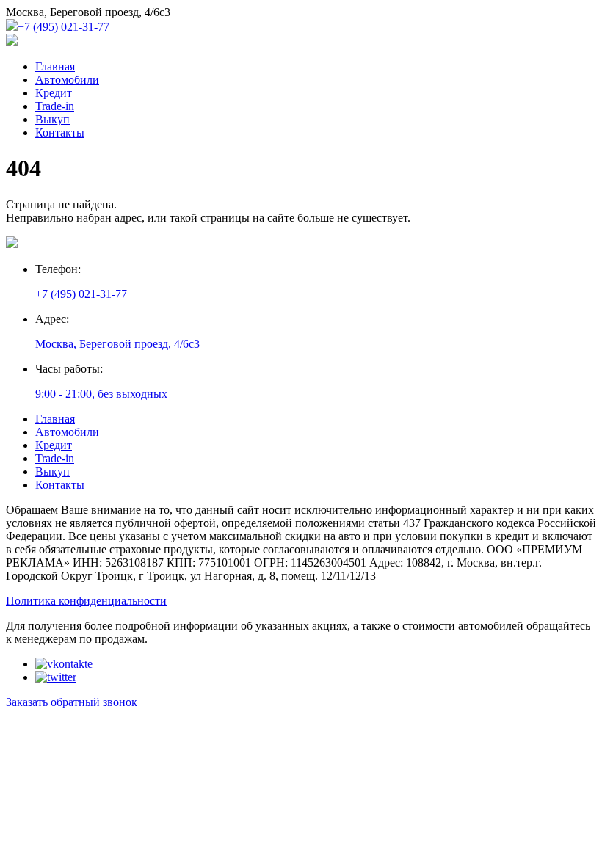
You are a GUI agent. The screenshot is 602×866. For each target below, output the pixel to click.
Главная (55, 66)
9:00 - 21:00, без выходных (101, 393)
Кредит (53, 93)
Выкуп (52, 119)
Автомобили (67, 79)
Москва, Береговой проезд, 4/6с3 (117, 344)
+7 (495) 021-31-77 (63, 27)
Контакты (59, 132)
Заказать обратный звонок (71, 702)
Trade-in (54, 106)
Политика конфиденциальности (86, 600)
